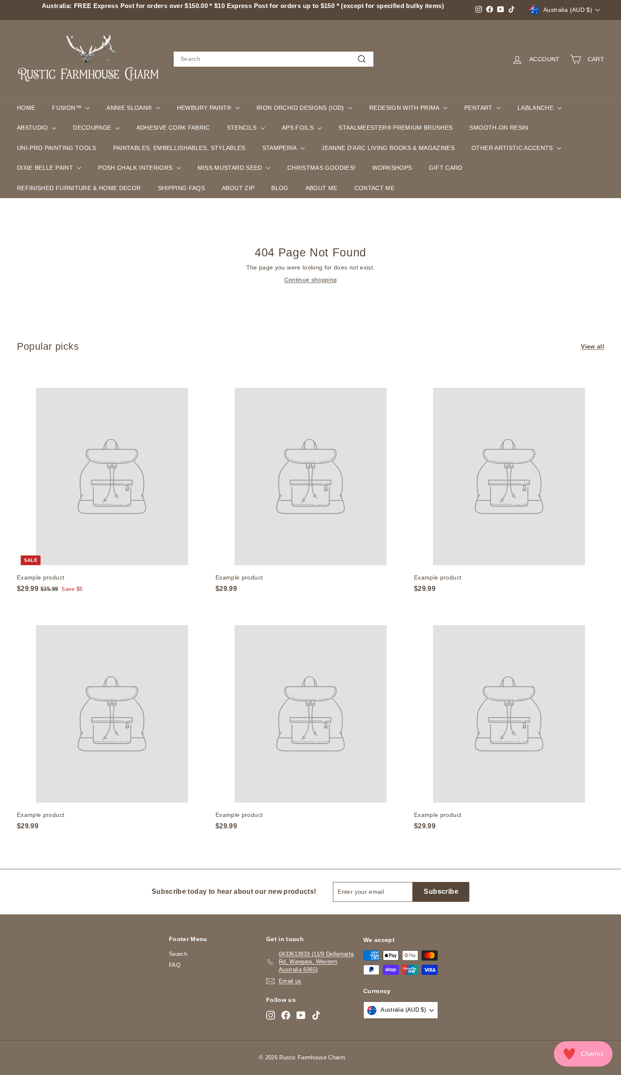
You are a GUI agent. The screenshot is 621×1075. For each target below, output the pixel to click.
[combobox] (273, 59)
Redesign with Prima (405, 107)
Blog (279, 188)
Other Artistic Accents (513, 147)
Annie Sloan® (130, 107)
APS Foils (299, 127)
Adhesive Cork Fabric (173, 127)
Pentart (479, 107)
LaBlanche (537, 107)
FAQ (174, 965)
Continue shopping (310, 279)
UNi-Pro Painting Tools (56, 147)
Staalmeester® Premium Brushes (395, 127)
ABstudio (33, 127)
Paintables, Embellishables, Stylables (179, 147)
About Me (321, 188)
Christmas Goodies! (321, 167)
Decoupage (93, 127)
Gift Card (445, 167)
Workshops (392, 167)
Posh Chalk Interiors (136, 167)
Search (178, 954)
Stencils (243, 127)
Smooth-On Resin (498, 127)
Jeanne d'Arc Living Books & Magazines (388, 147)
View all (592, 346)
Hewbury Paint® (205, 107)
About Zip (238, 188)
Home (26, 107)
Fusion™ (67, 107)
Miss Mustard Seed (231, 167)
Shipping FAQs (181, 188)
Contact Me (374, 188)
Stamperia (280, 147)
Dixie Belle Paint (46, 167)
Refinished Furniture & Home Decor (79, 188)
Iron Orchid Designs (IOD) (301, 107)
